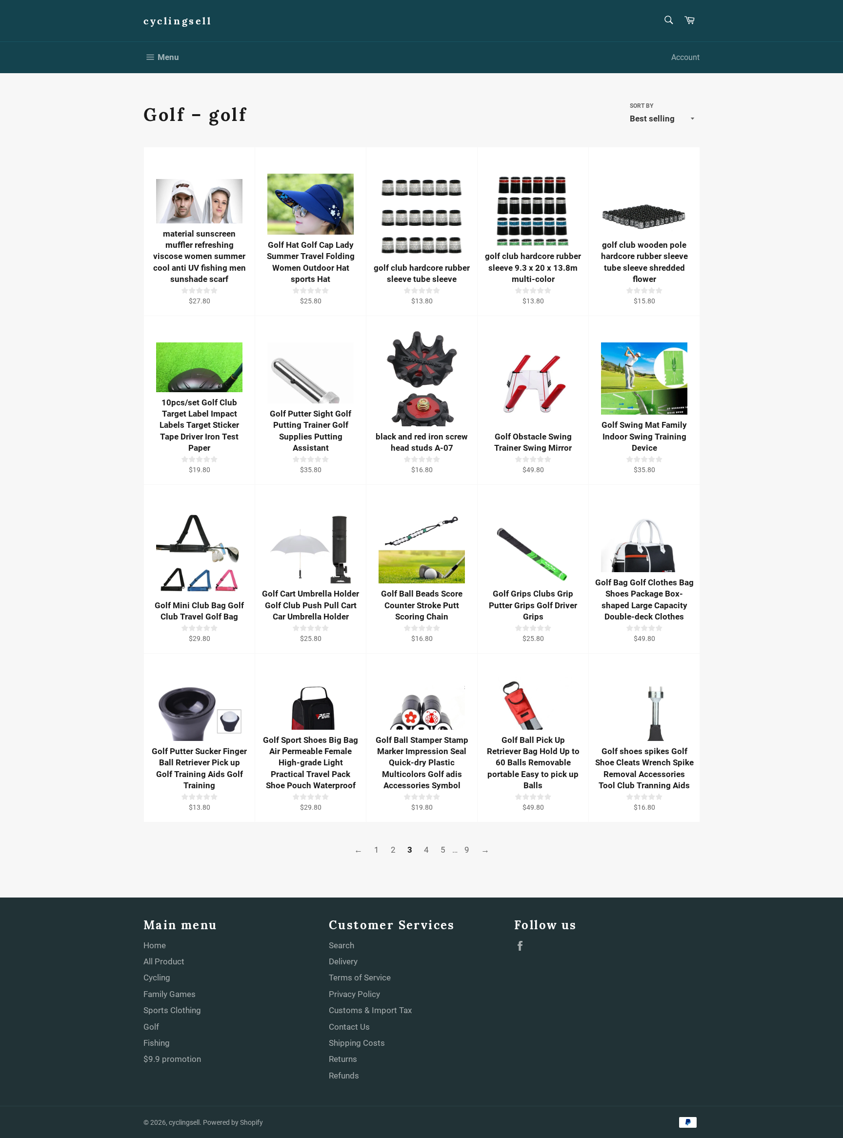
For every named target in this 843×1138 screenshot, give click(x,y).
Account (685, 57)
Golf (151, 1027)
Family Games (169, 994)
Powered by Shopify (233, 1122)
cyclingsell (177, 21)
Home (154, 945)
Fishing (156, 1043)
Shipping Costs (357, 1043)
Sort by (641, 105)
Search (341, 945)
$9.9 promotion (172, 1059)
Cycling (156, 977)
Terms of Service (360, 977)
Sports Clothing (172, 1010)
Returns (343, 1059)
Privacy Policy (354, 994)
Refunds (344, 1075)
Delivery (343, 961)
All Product (163, 961)
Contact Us (349, 1027)
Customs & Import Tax (370, 1010)
